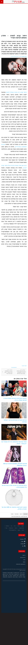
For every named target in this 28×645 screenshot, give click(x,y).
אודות (24, 559)
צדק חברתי (11, 528)
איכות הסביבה (21, 528)
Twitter (22, 541)
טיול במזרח (20, 577)
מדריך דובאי (11, 574)
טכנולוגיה (7, 525)
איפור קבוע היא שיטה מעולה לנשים (16, 92)
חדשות (23, 525)
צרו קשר (23, 555)
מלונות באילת (22, 574)
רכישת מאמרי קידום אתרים (20, 564)
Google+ (22, 543)
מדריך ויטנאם (22, 575)
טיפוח (12, 514)
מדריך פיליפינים (15, 575)
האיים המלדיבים (16, 572)
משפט (19, 530)
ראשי (21, 514)
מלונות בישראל (10, 572)
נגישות (24, 562)
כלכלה (18, 525)
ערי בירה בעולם (5, 574)
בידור (15, 525)
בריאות (16, 528)
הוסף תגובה (24, 365)
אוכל (6, 528)
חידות (24, 572)
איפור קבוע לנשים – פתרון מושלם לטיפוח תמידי (14, 36)
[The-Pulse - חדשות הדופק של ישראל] (18, 1)
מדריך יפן (10, 575)
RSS (23, 546)
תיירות (23, 530)
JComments (14, 367)
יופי (11, 525)
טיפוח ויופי (16, 514)
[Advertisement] (14, 20)
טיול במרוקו (10, 577)
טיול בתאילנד (5, 577)
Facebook (22, 539)
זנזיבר (21, 572)
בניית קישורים (16, 574)
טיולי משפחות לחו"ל (12, 530)
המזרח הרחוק (15, 577)
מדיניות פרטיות (22, 557)
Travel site (5, 572)
